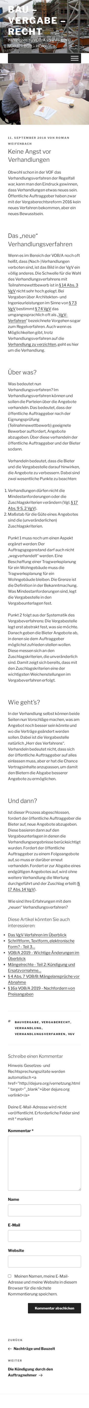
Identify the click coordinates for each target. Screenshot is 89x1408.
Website (16, 1250)
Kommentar (21, 1130)
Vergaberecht (56, 1022)
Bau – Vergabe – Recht (37, 20)
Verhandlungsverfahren (40, 1034)
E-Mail (14, 1225)
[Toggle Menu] (75, 58)
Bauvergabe (27, 1022)
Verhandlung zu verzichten (32, 344)
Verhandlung (28, 1028)
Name (13, 1199)
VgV (71, 1034)
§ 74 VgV (43, 308)
